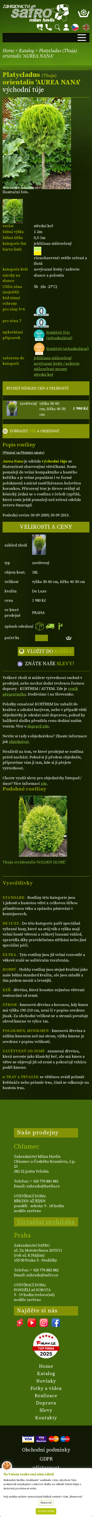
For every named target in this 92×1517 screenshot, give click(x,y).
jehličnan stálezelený (53, 358)
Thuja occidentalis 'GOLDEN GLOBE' (34, 862)
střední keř (43, 374)
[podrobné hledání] (40, 27)
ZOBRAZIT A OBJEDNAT (34, 431)
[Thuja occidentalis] (43, 826)
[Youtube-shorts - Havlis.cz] (20, 1325)
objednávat (18, 741)
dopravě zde (38, 726)
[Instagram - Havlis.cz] (44, 1325)
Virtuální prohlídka (46, 1221)
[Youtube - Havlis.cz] (32, 1325)
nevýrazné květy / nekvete (57, 363)
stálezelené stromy (50, 369)
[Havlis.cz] (36, 13)
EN (85, 26)
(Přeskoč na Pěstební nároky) (24, 452)
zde (44, 783)
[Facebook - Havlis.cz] (56, 1325)
